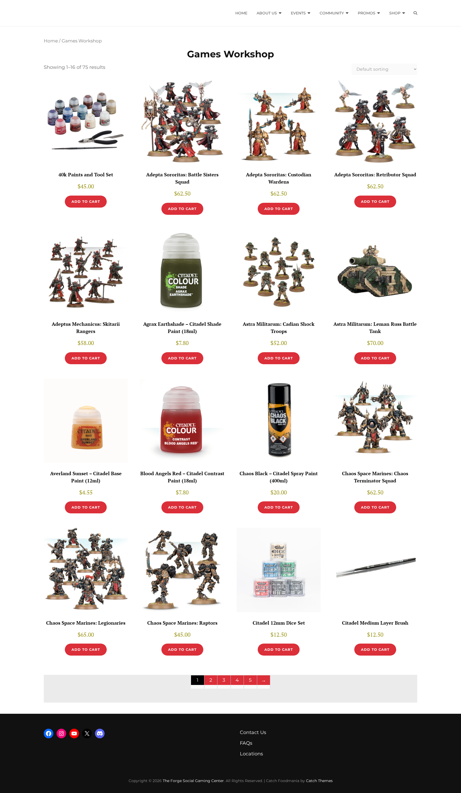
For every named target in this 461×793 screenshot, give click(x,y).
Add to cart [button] (85, 201)
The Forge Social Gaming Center (193, 780)
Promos (366, 13)
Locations (251, 754)
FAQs (246, 743)
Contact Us (253, 732)
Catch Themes (319, 780)
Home (241, 13)
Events (298, 13)
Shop (394, 13)
